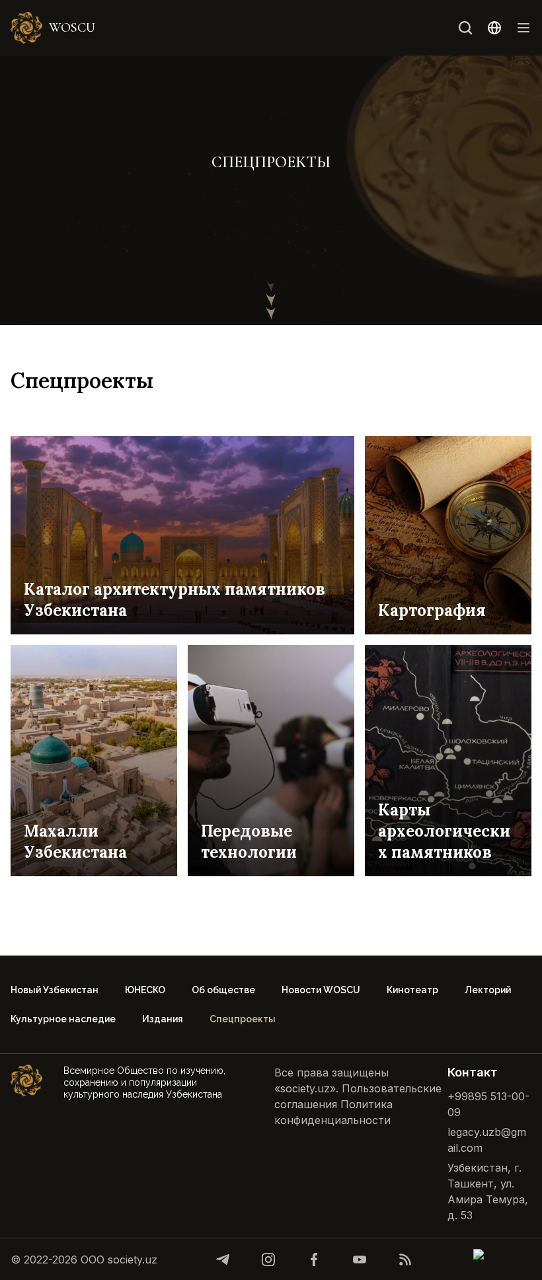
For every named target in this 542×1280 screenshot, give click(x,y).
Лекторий (488, 990)
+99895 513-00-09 (488, 1104)
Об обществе (223, 990)
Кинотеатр (412, 990)
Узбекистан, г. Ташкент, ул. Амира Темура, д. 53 (487, 1191)
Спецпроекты (243, 1019)
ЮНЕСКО (145, 990)
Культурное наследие (63, 1019)
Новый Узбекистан (54, 990)
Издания (162, 1019)
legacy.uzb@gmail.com (486, 1139)
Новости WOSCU (321, 990)
